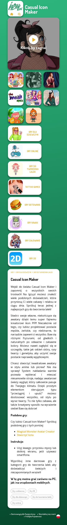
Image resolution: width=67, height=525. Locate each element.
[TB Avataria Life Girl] (33, 115)
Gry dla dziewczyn (23, 272)
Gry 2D (32, 491)
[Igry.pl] (11, 14)
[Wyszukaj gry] (19, 14)
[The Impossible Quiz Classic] (16, 97)
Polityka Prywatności (33, 516)
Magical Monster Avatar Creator (36, 431)
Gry (12, 272)
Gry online (16, 503)
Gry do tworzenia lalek (43, 272)
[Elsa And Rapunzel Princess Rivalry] (33, 97)
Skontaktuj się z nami (47, 514)
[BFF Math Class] (16, 80)
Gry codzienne (18, 491)
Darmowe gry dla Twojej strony (23, 514)
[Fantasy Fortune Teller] (33, 80)
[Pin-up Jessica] (51, 80)
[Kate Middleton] (51, 97)
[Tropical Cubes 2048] (16, 115)
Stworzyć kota (25, 435)
